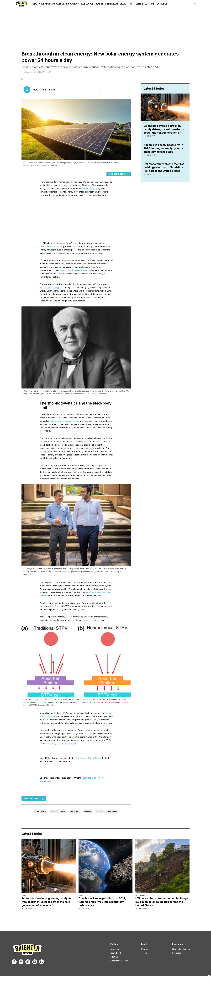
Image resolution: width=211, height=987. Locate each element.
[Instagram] (21, 961)
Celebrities (141, 4)
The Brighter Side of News (88, 758)
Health (99, 4)
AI (131, 4)
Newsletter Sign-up (181, 949)
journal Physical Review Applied (73, 270)
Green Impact (111, 4)
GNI (152, 4)
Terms (144, 953)
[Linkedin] (27, 961)
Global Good (87, 4)
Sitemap (114, 957)
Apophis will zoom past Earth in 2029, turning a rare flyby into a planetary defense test (163, 148)
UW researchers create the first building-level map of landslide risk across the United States (163, 167)
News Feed (115, 953)
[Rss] (41, 961)
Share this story (117, 174)
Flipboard (176, 953)
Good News (44, 4)
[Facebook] (14, 961)
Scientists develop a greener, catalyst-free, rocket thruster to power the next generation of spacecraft (163, 129)
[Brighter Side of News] (21, 4)
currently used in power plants (62, 743)
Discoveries (58, 4)
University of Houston (50, 246)
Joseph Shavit (149, 136)
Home (34, 4)
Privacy (144, 949)
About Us (114, 949)
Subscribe (162, 4)
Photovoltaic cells (91, 188)
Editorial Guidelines (119, 960)
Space (123, 4)
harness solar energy (49, 287)
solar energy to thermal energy (64, 421)
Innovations (72, 4)
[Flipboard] (34, 961)
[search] (195, 3)
